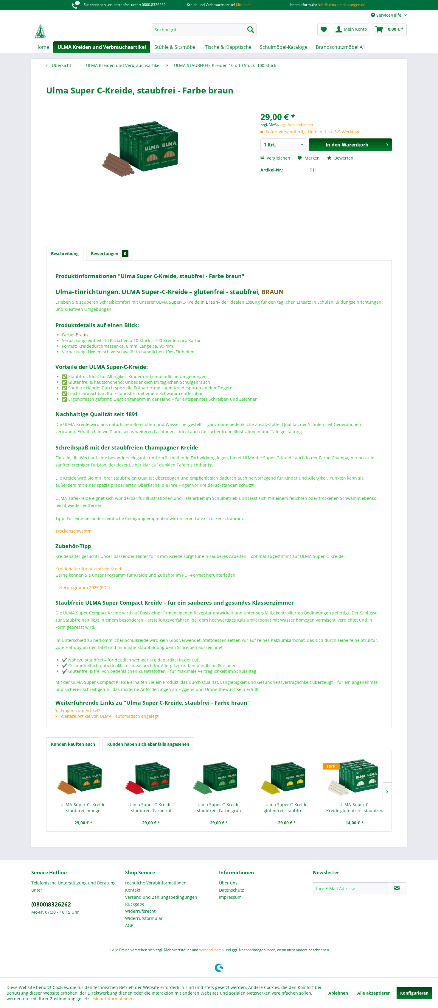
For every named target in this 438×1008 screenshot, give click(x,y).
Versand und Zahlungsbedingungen (161, 897)
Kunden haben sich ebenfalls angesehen (148, 744)
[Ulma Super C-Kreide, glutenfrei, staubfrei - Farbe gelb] (287, 778)
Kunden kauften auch (73, 744)
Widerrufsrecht (140, 911)
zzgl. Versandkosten (296, 124)
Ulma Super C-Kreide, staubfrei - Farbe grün (219, 807)
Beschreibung (65, 253)
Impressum (230, 897)
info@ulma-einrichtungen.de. (341, 4)
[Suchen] (250, 29)
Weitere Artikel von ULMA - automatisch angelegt (109, 716)
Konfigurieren (414, 993)
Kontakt (132, 890)
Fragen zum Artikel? (80, 710)
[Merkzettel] (323, 29)
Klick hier (243, 4)
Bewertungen (108, 253)
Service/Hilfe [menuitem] (389, 15)
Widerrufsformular (144, 918)
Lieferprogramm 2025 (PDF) (82, 587)
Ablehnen (338, 993)
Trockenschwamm (73, 531)
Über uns (228, 883)
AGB (129, 925)
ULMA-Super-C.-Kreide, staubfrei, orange (83, 807)
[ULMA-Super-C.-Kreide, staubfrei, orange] (83, 778)
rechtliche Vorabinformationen (156, 883)
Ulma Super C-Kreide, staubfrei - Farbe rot (151, 807)
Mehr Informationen (113, 998)
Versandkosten (211, 949)
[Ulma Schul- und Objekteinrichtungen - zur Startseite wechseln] (40, 31)
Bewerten (343, 158)
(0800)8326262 (51, 904)
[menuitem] (204, 29)
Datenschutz (231, 890)
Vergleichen (277, 158)
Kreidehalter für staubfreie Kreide (89, 569)
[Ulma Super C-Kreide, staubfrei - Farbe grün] (219, 778)
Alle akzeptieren (374, 993)
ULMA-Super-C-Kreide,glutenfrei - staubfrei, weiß (354, 808)
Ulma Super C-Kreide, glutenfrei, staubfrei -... (287, 807)
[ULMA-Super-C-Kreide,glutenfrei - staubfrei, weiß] (355, 778)
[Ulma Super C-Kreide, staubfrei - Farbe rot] (151, 778)
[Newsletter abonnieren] (397, 888)
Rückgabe (135, 904)
